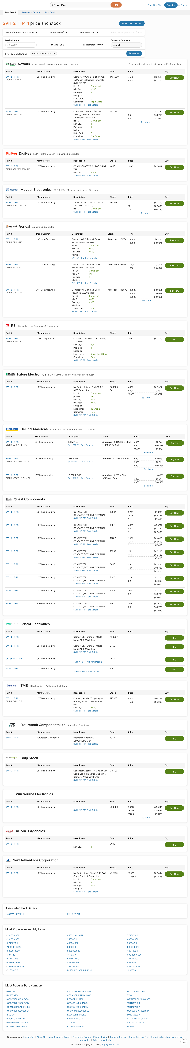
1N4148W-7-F (133, 1003)
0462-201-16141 (75, 935)
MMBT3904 (13, 995)
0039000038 (13, 962)
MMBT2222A (133, 1014)
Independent (87, 32)
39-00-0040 (73, 966)
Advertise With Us (102, 1040)
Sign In (184, 5)
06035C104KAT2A (136, 1022)
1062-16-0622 (14, 947)
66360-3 (71, 947)
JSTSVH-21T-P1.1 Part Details (87, 661)
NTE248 (11, 991)
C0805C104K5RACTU (78, 1003)
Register (171, 5)
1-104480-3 (133, 951)
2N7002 (71, 1022)
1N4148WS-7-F (134, 1007)
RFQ (174, 339)
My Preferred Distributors (20, 32)
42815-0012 (73, 962)
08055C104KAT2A (16, 1018)
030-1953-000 (134, 954)
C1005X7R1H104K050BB (79, 991)
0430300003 (133, 966)
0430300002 (73, 951)
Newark (47, 64)
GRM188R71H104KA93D (139, 999)
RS (34, 326)
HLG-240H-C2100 (136, 991)
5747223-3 (12, 958)
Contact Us (28, 1037)
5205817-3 (12, 970)
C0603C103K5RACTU (18, 1026)
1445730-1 (72, 954)
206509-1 (132, 943)
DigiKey (48, 153)
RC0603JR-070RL (76, 1026)
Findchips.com (11, 5)
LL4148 (130, 1026)
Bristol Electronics (35, 624)
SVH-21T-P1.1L (13, 668)
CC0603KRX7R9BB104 (138, 1011)
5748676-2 (132, 935)
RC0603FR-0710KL (76, 1014)
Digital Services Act (138, 1037)
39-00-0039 (13, 939)
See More (145, 122)
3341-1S (11, 954)
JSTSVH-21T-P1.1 (14, 658)
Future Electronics (55, 374)
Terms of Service (118, 1037)
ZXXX (129, 995)
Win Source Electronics (34, 794)
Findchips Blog (155, 5)
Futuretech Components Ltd (54, 725)
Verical (36, 226)
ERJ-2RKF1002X (75, 1018)
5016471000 (73, 958)
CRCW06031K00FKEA (138, 1018)
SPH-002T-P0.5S (15, 966)
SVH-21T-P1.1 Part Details (85, 104)
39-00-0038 (13, 935)
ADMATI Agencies (30, 831)
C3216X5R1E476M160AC (79, 995)
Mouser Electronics (59, 190)
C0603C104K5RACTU (78, 1007)
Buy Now (174, 78)
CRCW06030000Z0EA (18, 1011)
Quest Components (29, 499)
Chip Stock (29, 758)
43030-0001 (73, 943)
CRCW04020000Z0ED (78, 1011)
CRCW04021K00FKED (18, 1003)
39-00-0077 (133, 947)
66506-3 (131, 962)
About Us (41, 1037)
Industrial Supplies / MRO (125, 32)
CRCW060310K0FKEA (18, 999)
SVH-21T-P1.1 (13, 77)
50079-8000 (13, 951)
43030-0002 (133, 939)
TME (44, 686)
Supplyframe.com (110, 1044)
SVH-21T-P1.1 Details (132, 23)
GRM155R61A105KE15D (18, 1022)
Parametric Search (82, 1037)
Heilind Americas (57, 429)
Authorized (57, 32)
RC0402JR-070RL (76, 999)
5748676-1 (12, 943)
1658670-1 (132, 970)
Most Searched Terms (59, 1037)
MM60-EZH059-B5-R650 (79, 970)
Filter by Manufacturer (16, 54)
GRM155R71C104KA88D (19, 1007)
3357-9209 (132, 958)
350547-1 (72, 939)
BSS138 (11, 1014)
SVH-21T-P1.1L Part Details (86, 671)
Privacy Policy (100, 1037)
